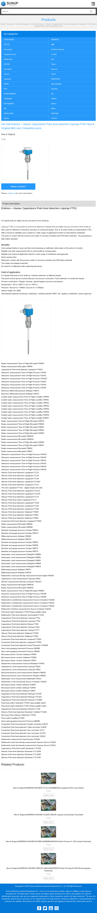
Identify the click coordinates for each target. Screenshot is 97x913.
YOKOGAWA (9, 40)
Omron (6, 74)
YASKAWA (8, 99)
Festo (53, 64)
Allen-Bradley (56, 84)
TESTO (54, 118)
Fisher (53, 74)
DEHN (6, 84)
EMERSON (55, 79)
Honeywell (8, 49)
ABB (52, 44)
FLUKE (54, 54)
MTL (53, 59)
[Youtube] (51, 908)
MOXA (6, 118)
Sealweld (7, 79)
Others (53, 104)
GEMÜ (53, 99)
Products (10, 24)
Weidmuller (8, 59)
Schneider (8, 69)
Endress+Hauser (22, 24)
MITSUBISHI (9, 104)
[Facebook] (39, 908)
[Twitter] (45, 908)
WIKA (53, 108)
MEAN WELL (9, 113)
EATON (7, 64)
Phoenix (54, 69)
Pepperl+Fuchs (10, 54)
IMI (5, 108)
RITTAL (7, 44)
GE (52, 94)
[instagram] (57, 908)
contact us (11, 193)
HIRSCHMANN (10, 94)
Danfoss (54, 89)
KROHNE (54, 113)
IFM (5, 89)
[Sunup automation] (9, 3)
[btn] (93, 4)
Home (3, 24)
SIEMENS (55, 40)
